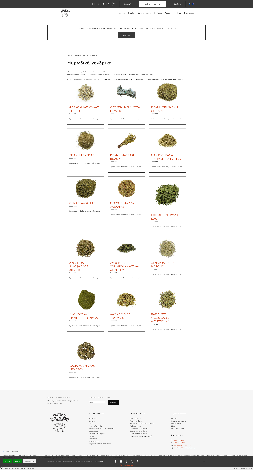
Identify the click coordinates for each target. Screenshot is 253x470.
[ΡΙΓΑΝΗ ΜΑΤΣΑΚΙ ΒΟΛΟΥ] (126, 140)
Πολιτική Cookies (126, 465)
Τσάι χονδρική (135, 426)
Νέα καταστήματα (144, 13)
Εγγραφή (127, 4)
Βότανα (92, 421)
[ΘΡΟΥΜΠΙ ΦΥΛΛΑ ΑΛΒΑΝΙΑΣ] (126, 188)
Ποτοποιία (93, 438)
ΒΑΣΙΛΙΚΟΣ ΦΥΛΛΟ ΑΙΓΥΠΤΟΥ (82, 367)
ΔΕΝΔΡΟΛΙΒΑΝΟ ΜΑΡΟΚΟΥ (162, 264)
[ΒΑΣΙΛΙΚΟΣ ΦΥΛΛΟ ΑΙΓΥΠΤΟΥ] (86, 351)
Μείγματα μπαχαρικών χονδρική (142, 423)
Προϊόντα (158, 13)
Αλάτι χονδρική (135, 418)
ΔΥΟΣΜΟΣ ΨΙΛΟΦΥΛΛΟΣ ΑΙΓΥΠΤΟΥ (78, 266)
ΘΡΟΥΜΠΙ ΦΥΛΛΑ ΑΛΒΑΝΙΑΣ (122, 204)
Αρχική (122, 13)
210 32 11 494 (179, 440)
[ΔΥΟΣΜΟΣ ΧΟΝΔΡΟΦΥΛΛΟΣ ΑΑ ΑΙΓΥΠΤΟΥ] (126, 248)
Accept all (7, 461)
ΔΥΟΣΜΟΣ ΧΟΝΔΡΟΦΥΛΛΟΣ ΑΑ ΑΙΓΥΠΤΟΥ (124, 266)
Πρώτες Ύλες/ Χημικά (97, 433)
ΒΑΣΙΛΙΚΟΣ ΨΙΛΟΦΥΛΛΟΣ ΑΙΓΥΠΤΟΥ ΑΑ (160, 317)
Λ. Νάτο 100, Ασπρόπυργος (184, 448)
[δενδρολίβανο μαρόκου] (167, 248)
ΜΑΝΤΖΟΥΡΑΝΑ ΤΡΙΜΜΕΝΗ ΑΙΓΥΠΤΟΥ (166, 156)
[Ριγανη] (167, 92)
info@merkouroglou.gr (182, 445)
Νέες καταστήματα (178, 421)
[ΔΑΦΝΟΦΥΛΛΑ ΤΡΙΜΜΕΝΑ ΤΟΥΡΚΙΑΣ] (86, 299)
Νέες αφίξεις (176, 423)
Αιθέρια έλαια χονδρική (139, 428)
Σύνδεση (177, 4)
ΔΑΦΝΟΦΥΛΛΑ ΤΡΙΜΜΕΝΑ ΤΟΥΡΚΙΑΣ (84, 316)
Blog (179, 13)
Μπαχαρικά (93, 418)
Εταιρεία (174, 418)
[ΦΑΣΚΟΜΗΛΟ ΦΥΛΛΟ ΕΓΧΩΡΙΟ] (86, 92)
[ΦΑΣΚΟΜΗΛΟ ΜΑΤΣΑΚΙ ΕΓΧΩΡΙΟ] (126, 92)
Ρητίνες (92, 436)
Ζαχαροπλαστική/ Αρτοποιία (100, 444)
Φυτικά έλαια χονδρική (138, 431)
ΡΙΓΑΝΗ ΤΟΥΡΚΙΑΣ (81, 155)
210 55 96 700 (179, 443)
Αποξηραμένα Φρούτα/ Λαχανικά (101, 428)
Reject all (17, 461)
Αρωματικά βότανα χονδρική (141, 436)
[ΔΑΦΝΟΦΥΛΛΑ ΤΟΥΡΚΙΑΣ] (126, 299)
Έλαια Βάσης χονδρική (138, 433)
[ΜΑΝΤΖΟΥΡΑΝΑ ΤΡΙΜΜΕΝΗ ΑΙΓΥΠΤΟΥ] (167, 140)
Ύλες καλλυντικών (95, 426)
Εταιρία (131, 13)
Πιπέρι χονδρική (136, 421)
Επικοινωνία (189, 13)
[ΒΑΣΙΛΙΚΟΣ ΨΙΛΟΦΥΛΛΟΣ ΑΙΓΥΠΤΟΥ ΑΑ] (167, 299)
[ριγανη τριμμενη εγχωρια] (86, 140)
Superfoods (93, 431)
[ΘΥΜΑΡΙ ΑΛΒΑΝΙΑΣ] (86, 188)
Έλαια (91, 423)
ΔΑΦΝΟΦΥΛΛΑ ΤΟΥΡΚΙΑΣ (120, 316)
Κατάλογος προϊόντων (152, 4)
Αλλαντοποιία (94, 441)
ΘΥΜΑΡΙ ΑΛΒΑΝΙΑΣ (82, 203)
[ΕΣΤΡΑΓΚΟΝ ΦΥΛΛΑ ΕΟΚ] (167, 194)
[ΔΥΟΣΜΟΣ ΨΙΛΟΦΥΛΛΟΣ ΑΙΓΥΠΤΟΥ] (86, 248)
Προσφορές (169, 13)
